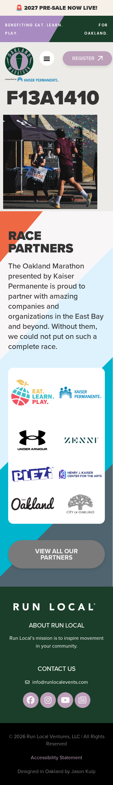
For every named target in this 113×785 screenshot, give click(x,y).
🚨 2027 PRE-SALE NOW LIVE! (56, 8)
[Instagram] (48, 700)
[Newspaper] (82, 700)
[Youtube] (65, 700)
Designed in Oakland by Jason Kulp (56, 771)
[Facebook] (31, 700)
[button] (47, 58)
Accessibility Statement (56, 757)
